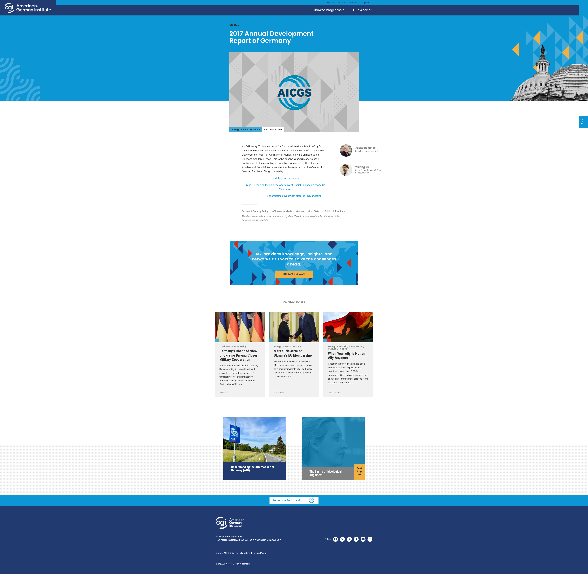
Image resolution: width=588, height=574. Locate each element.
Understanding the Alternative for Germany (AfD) (252, 468)
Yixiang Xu (362, 167)
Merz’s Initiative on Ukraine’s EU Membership (293, 353)
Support (366, 2)
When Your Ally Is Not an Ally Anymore (346, 355)
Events (331, 2)
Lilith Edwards (334, 392)
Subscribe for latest (286, 500)
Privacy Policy (259, 553)
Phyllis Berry (224, 392)
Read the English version (285, 178)
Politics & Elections (335, 211)
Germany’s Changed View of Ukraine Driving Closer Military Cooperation (238, 355)
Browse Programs (328, 10)
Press (342, 2)
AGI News (235, 25)
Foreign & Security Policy (246, 129)
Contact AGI (221, 553)
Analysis (287, 211)
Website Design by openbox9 (238, 564)
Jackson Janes (365, 148)
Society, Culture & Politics (329, 340)
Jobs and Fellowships (240, 553)
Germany (300, 211)
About (353, 2)
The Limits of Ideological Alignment (325, 473)
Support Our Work (294, 274)
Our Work (360, 10)
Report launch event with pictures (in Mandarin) (294, 195)
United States (313, 211)
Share (582, 121)
